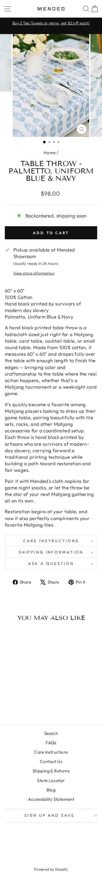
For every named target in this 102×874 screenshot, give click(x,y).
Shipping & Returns (51, 771)
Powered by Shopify (51, 869)
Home (50, 152)
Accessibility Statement (51, 799)
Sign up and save (49, 815)
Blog (51, 790)
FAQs (51, 742)
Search (51, 733)
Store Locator (51, 780)
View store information (33, 273)
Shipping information (51, 552)
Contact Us (51, 761)
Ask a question (51, 563)
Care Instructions (51, 540)
